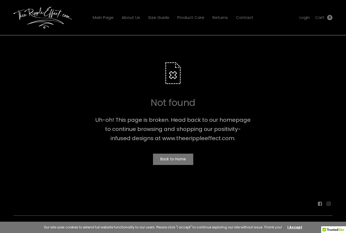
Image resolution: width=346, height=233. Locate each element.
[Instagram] (328, 203)
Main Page (103, 17)
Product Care (190, 17)
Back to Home (173, 159)
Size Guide (158, 17)
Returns (220, 17)
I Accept (294, 227)
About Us (131, 17)
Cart (319, 17)
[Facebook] (320, 203)
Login (305, 17)
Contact (244, 17)
